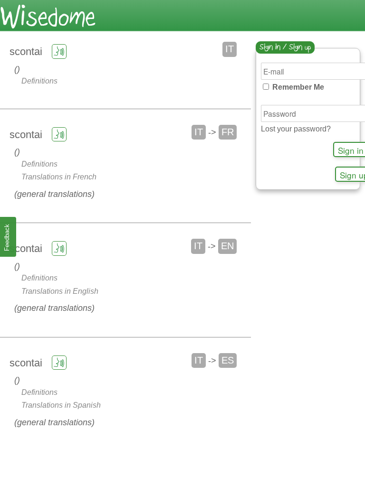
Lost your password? (296, 129)
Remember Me (297, 87)
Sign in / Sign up (285, 48)
